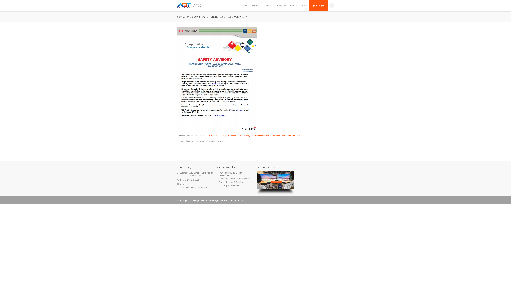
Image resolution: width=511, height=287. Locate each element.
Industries (256, 5)
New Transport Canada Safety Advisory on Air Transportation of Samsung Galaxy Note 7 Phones (258, 135)
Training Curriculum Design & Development (231, 174)
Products (269, 5)
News (304, 5)
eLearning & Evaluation (229, 185)
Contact (293, 5)
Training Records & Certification (232, 182)
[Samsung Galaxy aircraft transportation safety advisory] (217, 130)
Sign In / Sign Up (319, 5)
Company (281, 5)
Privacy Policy (237, 200)
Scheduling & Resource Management (235, 178)
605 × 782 (209, 135)
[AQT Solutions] (190, 7)
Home (244, 5)
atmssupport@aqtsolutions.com (194, 187)
